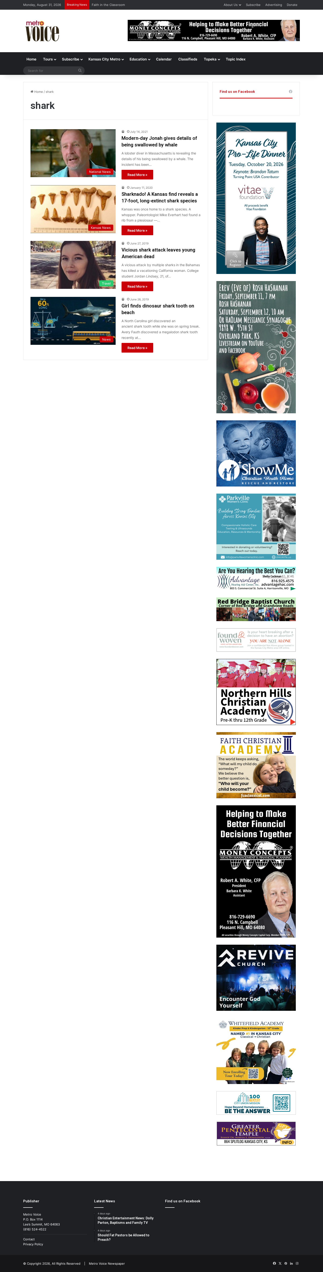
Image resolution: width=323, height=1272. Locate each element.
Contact (29, 1239)
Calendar (164, 59)
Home (31, 59)
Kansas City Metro (104, 59)
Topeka (210, 59)
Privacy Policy (33, 1244)
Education (138, 59)
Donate (292, 5)
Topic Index (235, 59)
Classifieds (187, 59)
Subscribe (253, 5)
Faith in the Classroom (108, 5)
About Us (231, 5)
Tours (48, 59)
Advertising (273, 5)
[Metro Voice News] (41, 31)
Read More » (137, 175)
